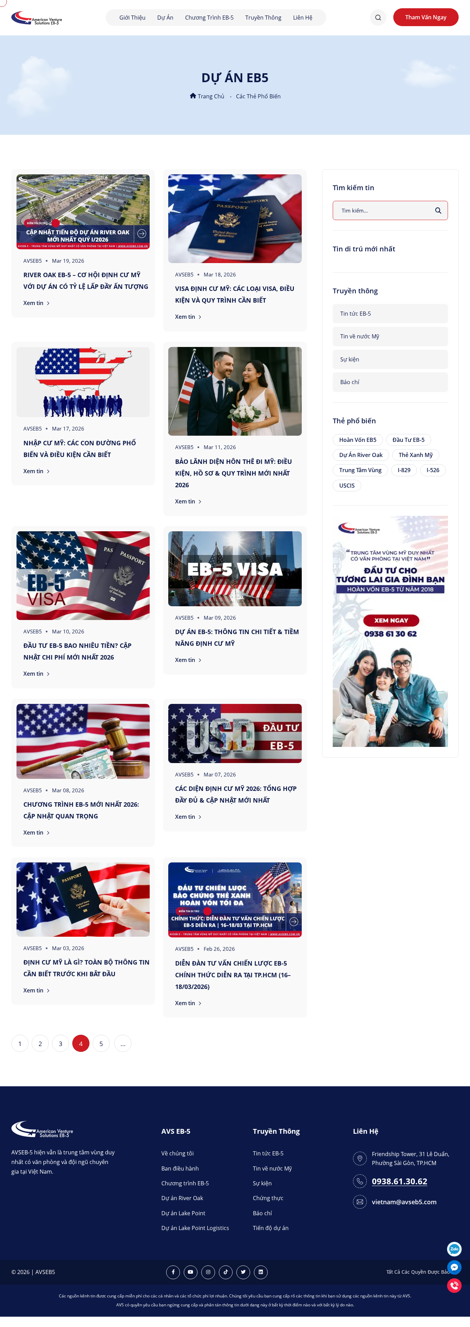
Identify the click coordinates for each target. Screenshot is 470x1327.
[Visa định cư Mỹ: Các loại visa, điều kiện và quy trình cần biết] (234, 218)
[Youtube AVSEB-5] (190, 1272)
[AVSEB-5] (42, 1128)
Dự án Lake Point (183, 1213)
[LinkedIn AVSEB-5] (261, 1272)
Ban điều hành (180, 1168)
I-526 (433, 470)
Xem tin (34, 303)
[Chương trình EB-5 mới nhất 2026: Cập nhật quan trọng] (83, 741)
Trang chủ (210, 96)
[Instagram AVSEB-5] (208, 1272)
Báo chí (349, 382)
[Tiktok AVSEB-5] (226, 1272)
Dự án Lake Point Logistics (195, 1228)
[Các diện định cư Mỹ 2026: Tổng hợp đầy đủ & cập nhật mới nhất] (234, 733)
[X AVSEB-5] (243, 1272)
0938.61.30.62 (399, 1181)
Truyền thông (263, 17)
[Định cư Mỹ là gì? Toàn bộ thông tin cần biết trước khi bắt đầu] (83, 899)
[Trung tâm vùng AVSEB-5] (36, 17)
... (123, 1044)
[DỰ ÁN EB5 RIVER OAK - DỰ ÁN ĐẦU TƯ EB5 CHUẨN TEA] (390, 630)
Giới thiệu (132, 17)
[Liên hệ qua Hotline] (454, 1285)
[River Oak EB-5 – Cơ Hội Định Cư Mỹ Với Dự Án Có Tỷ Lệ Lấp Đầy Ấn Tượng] (83, 211)
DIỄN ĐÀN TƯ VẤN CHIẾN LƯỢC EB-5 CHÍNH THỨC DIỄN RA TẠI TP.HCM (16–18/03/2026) (233, 975)
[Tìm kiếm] (438, 210)
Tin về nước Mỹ (359, 336)
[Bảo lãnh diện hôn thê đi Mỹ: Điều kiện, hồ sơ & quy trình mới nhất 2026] (234, 391)
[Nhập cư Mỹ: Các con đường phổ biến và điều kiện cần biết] (83, 382)
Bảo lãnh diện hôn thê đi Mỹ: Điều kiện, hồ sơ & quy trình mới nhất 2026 (233, 473)
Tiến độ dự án (271, 1228)
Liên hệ (302, 17)
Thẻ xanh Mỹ (416, 455)
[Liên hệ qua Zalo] (454, 1248)
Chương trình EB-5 (209, 17)
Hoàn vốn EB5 (357, 440)
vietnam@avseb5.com (404, 1202)
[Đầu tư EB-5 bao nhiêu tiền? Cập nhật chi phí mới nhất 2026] (83, 575)
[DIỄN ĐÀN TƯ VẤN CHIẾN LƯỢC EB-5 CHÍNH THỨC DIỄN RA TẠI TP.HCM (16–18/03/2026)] (234, 899)
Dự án (165, 17)
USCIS (347, 485)
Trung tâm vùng (360, 470)
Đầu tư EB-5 (409, 440)
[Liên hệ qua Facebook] (454, 1266)
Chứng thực (268, 1198)
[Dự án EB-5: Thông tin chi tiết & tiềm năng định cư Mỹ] (234, 568)
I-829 (404, 470)
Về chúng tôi (177, 1153)
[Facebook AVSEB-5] (173, 1272)
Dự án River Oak (361, 455)
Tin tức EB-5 (355, 313)
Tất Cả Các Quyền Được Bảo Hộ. (422, 1272)
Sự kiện (349, 359)
